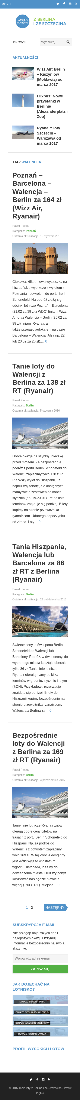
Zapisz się (40, 969)
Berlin (30, 405)
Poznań (31, 231)
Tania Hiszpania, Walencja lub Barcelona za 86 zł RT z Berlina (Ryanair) (39, 563)
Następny (54, 907)
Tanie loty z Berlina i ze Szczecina (40, 1088)
